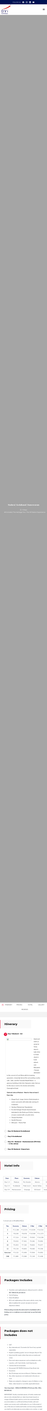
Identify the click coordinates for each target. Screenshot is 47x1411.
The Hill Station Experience (35, 512)
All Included (8, 512)
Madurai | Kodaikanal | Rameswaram (23, 505)
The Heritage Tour (19, 512)
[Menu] (28, 9)
